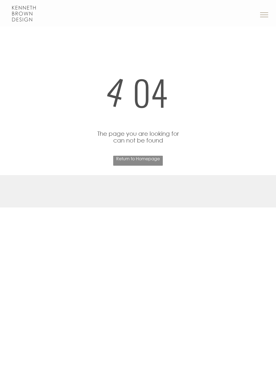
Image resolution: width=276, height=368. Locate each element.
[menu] (264, 15)
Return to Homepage (138, 158)
